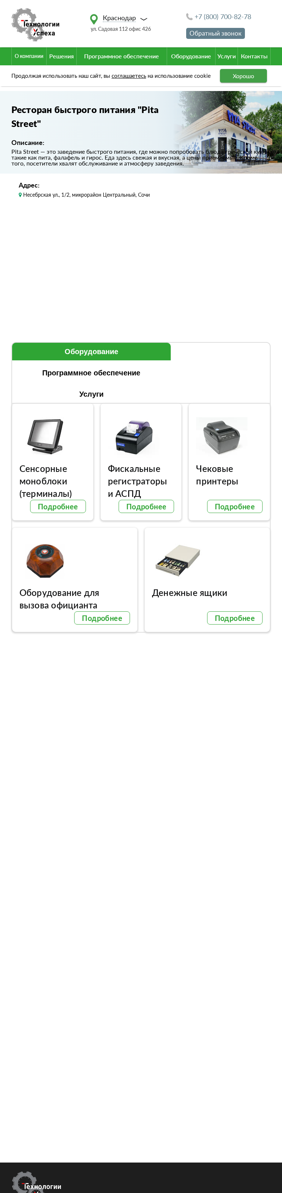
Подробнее (58, 506)
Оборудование (191, 55)
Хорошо (243, 75)
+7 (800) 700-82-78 (223, 16)
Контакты (254, 55)
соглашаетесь (129, 75)
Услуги (226, 55)
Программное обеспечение (121, 55)
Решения (61, 55)
